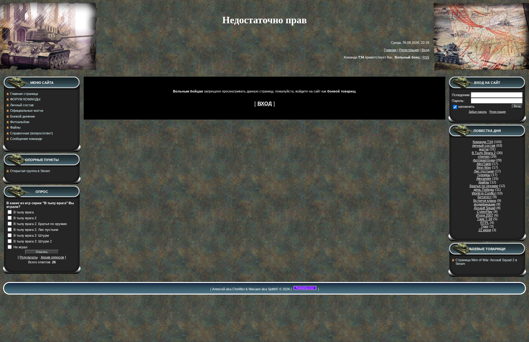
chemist (484, 156)
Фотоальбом (19, 122)
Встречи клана (484, 200)
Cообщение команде (26, 139)
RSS (425, 57)
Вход (425, 50)
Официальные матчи (26, 110)
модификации (484, 204)
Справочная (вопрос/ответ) (31, 133)
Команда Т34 (483, 142)
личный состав (483, 145)
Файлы (15, 127)
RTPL (484, 222)
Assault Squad (484, 208)
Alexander (483, 178)
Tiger (485, 226)
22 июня (484, 230)
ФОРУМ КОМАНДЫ (25, 99)
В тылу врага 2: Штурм (31, 235)
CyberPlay (485, 211)
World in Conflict (484, 193)
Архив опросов (52, 257)
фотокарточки (484, 160)
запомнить (466, 106)
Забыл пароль (478, 111)
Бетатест (485, 197)
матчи (484, 149)
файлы (483, 182)
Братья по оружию (484, 186)
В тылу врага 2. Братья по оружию (40, 223)
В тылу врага (23, 212)
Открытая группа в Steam (30, 171)
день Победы (484, 189)
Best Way (484, 167)
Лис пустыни (484, 171)
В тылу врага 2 (24, 218)
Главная (390, 50)
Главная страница (24, 94)
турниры (483, 175)
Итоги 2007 (484, 215)
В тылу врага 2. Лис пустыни (35, 229)
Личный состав (22, 105)
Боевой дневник (22, 116)
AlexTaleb (484, 164)
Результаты (29, 257)
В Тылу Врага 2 (484, 153)
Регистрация (409, 50)
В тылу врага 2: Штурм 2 (32, 241)
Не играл (20, 247)
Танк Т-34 (484, 219)
